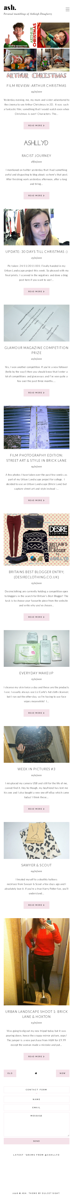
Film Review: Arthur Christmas (36, 86)
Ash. (10, 7)
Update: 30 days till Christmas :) (36, 252)
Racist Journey (36, 156)
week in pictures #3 (37, 769)
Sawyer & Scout (36, 865)
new (63, 1073)
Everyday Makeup (36, 673)
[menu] (67, 9)
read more (35, 126)
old (10, 1073)
